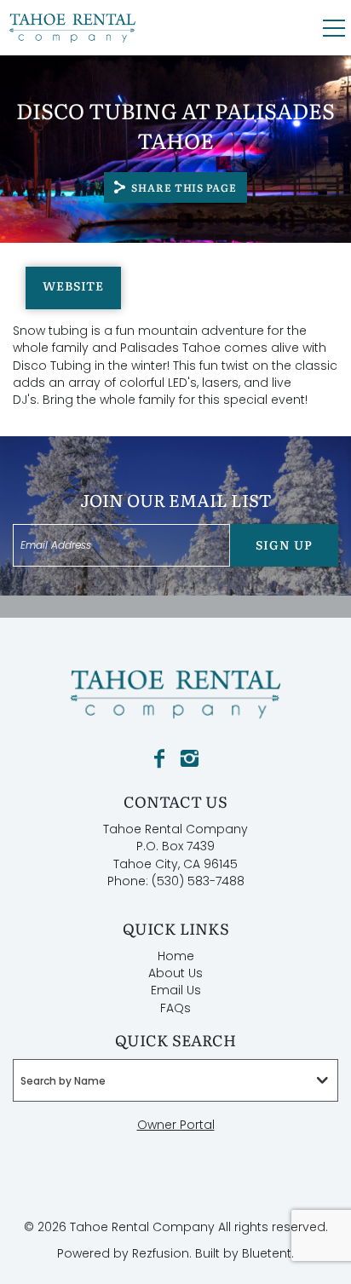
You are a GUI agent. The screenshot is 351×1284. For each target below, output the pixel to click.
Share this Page (184, 187)
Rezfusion (160, 1253)
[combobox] (175, 1080)
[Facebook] (159, 759)
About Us (175, 973)
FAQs (175, 1007)
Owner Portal (176, 1124)
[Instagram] (189, 759)
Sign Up (284, 544)
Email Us (176, 990)
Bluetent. (268, 1253)
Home (176, 955)
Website (73, 285)
